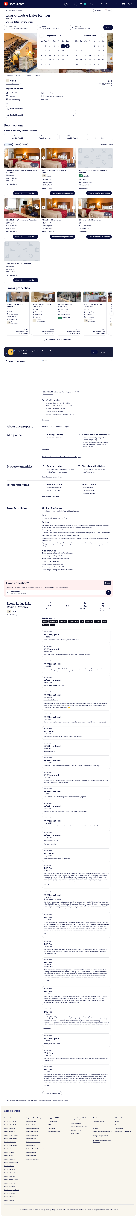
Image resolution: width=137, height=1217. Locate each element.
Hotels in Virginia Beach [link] (11, 1190)
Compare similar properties (60, 339)
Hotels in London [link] (9, 1186)
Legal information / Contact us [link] (102, 1131)
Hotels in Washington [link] (11, 1162)
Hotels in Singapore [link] (32, 1128)
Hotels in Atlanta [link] (9, 1169)
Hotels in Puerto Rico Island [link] (34, 1149)
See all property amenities (52, 477)
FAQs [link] (50, 1125)
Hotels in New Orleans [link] (11, 1135)
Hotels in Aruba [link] (31, 1121)
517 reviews (11, 615)
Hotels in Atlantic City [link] (11, 1179)
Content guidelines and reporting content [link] (100, 1136)
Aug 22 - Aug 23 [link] (17, 138)
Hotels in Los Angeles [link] (11, 1149)
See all (8, 104)
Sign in (130, 4)
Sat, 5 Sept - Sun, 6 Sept (51, 28)
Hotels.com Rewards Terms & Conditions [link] (102, 1141)
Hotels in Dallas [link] (9, 1200)
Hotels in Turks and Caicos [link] (34, 1125)
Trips (117, 4)
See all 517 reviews (12, 84)
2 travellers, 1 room (82, 28)
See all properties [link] (15, 10)
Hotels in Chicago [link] (9, 1128)
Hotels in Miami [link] (9, 1152)
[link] (108, 10)
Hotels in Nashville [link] (10, 1142)
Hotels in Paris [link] (8, 1155)
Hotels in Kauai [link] (31, 1152)
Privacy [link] (95, 1125)
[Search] (108, 592)
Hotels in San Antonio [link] (11, 1173)
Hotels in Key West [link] (10, 1183)
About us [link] (118, 1121)
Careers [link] (117, 1125)
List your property (96, 4)
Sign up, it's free (105, 352)
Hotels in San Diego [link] (10, 1138)
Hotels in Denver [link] (9, 1159)
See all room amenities (50, 497)
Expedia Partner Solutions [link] (79, 1126)
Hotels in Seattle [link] (9, 1193)
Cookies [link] (95, 1128)
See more (45, 420)
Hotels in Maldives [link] (32, 1131)
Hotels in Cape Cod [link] (32, 1159)
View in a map (48, 394)
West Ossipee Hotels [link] (45, 1100)
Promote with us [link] (76, 1130)
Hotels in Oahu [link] (31, 1155)
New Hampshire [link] (32, 1100)
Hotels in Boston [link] (9, 1176)
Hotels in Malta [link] (31, 1138)
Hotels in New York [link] (10, 1125)
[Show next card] (111, 313)
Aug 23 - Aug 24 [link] (45, 138)
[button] (45, 46)
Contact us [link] (51, 1128)
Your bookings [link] (52, 1121)
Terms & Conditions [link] (99, 1121)
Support (109, 4)
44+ (108, 70)
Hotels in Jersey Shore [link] (33, 1142)
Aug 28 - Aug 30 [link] (72, 138)
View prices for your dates (25, 193)
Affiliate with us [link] (76, 1123)
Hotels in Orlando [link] (9, 1131)
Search (108, 27)
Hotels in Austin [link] (9, 1166)
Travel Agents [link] (75, 1133)
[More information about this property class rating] (10, 19)
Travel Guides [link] (119, 1128)
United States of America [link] (18, 1100)
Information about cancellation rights (55, 427)
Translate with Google (51, 700)
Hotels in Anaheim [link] (10, 1197)
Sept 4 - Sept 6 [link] (100, 138)
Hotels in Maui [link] (30, 1145)
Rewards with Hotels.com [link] (123, 1131)
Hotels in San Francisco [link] (11, 1145)
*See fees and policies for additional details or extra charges (61, 457)
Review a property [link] (54, 1131)
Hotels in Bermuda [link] (32, 1135)
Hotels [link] (7, 1100)
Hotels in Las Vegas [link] (10, 1121)
